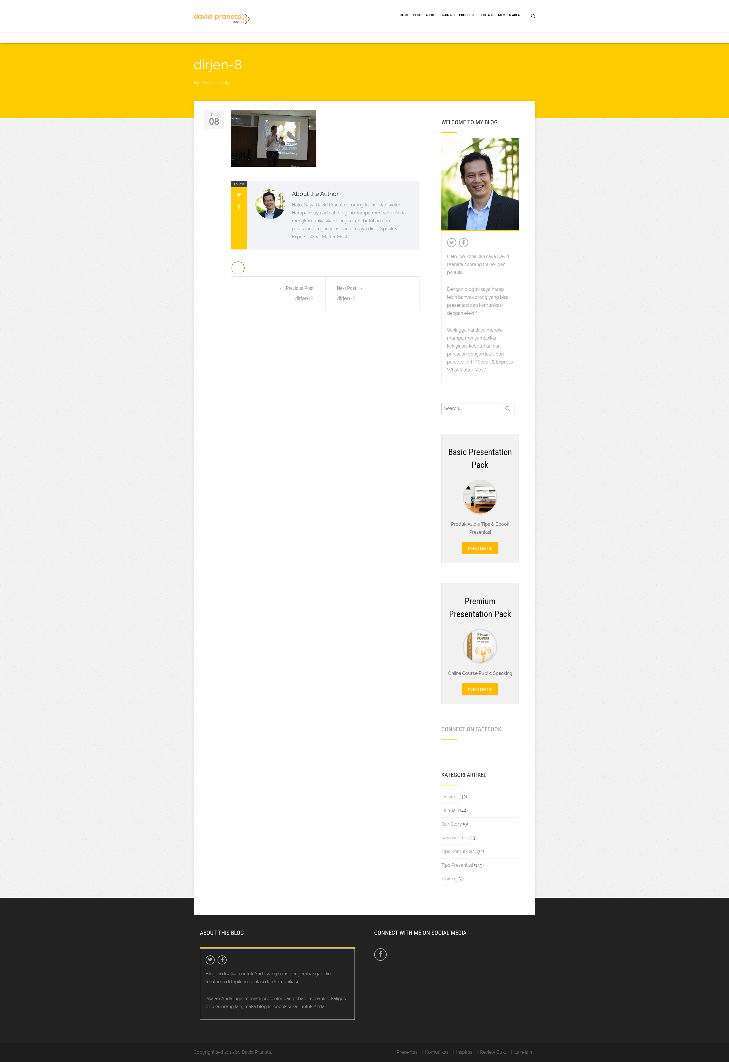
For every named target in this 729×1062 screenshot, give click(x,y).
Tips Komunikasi (458, 851)
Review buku (454, 837)
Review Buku (493, 1052)
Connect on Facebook (471, 729)
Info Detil (480, 548)
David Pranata (215, 83)
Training (447, 15)
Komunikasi (437, 1052)
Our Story (451, 824)
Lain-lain (450, 810)
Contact (487, 15)
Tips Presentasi (457, 865)
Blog (417, 15)
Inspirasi (449, 796)
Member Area (509, 15)
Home (404, 15)
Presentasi (407, 1052)
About (431, 15)
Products (467, 15)
